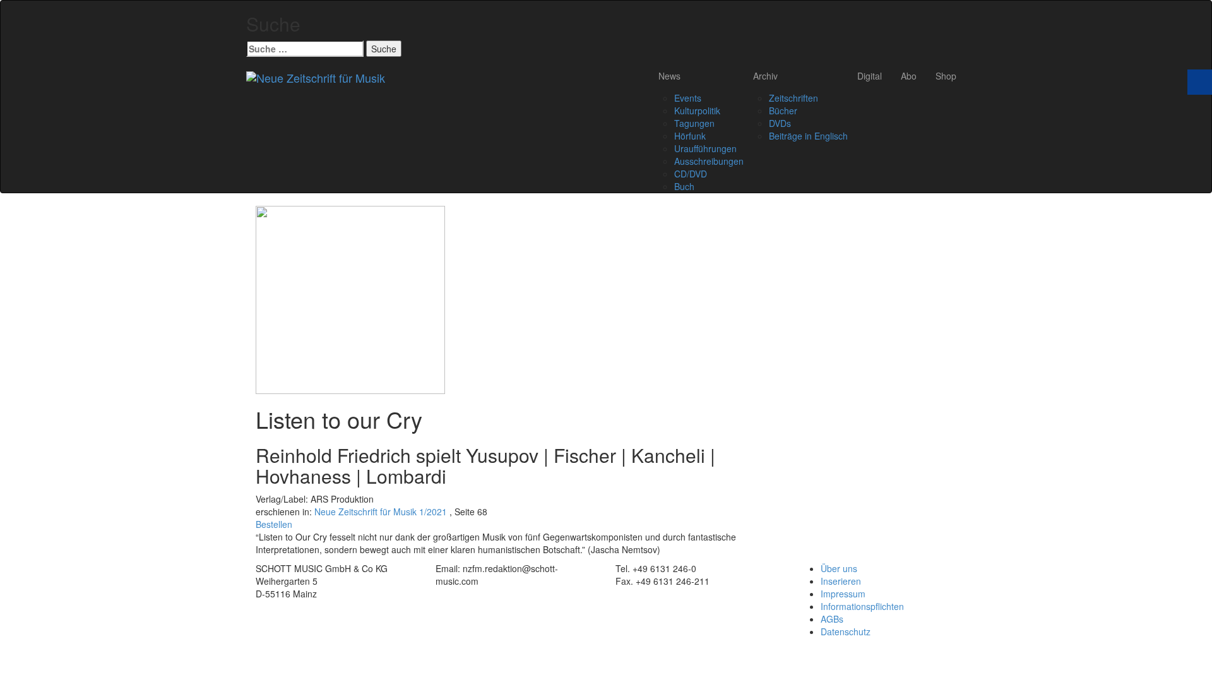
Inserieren (841, 581)
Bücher (783, 110)
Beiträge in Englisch (808, 135)
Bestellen (274, 524)
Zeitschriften (793, 98)
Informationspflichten (862, 606)
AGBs (832, 619)
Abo (909, 75)
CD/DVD (690, 173)
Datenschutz (845, 631)
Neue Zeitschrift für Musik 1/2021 (380, 511)
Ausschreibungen (709, 161)
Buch (684, 186)
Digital (869, 75)
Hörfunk (690, 135)
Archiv (765, 75)
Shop (946, 75)
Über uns (839, 568)
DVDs (780, 123)
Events (687, 98)
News (669, 75)
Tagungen (694, 123)
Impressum (843, 593)
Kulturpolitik (697, 110)
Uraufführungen (705, 148)
